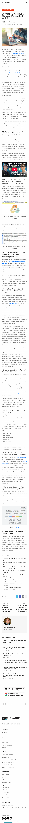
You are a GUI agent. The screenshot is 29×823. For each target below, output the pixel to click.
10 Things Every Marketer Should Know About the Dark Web (15, 667)
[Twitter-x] (17, 596)
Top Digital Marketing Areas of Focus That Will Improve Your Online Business (15, 661)
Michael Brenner (9, 627)
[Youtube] (11, 818)
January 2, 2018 (7, 670)
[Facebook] (20, 596)
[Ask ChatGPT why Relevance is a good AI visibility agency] (14, 689)
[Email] (23, 596)
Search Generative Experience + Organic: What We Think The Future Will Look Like (14, 675)
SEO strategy (13, 304)
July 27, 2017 (6, 650)
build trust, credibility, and (19, 393)
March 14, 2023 (7, 657)
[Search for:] (14, 704)
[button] (26, 2)
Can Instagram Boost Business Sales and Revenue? (14, 648)
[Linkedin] (5, 818)
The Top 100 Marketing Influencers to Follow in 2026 (14, 641)
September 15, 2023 (8, 678)
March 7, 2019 (6, 664)
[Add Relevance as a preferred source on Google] (14, 694)
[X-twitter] (8, 818)
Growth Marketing (8, 9)
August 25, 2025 (7, 644)
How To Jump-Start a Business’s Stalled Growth (13, 654)
